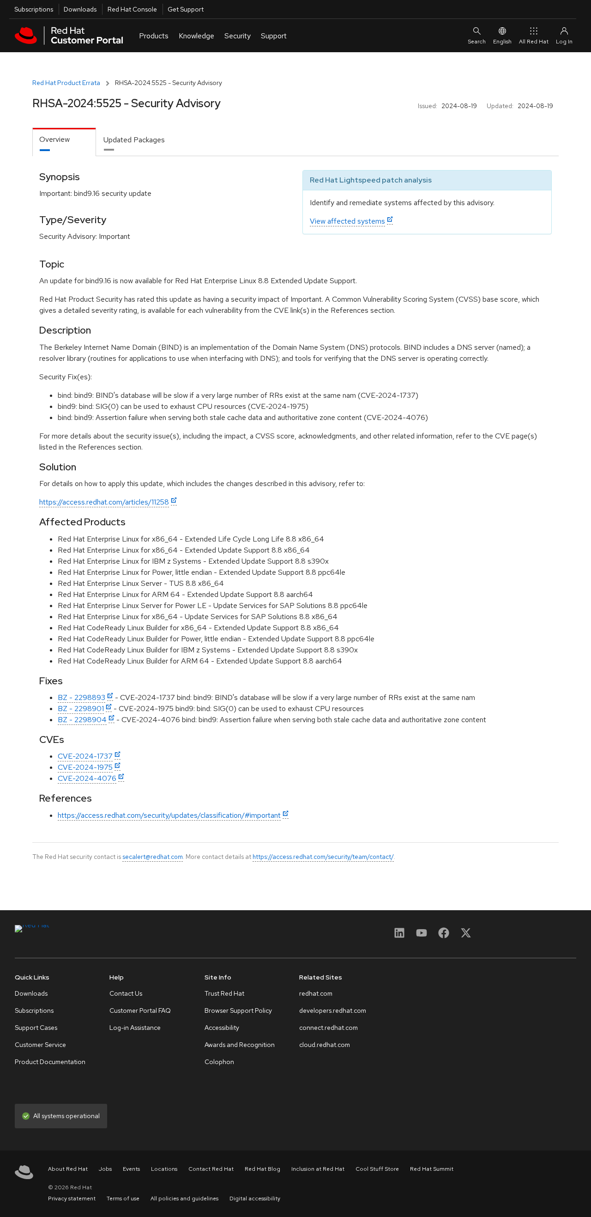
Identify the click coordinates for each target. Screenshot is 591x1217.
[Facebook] (443, 936)
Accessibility (222, 1027)
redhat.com (315, 993)
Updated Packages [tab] (134, 140)
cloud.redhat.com (324, 1045)
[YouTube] (421, 936)
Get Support (186, 9)
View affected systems (347, 221)
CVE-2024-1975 (85, 767)
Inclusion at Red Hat (317, 1169)
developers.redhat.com (332, 1010)
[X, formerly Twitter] (465, 936)
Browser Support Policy (238, 1010)
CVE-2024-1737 (85, 756)
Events (131, 1169)
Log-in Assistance (135, 1027)
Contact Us (125, 993)
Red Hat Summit (431, 1169)
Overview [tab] (54, 139)
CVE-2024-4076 (87, 778)
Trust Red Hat (224, 993)
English (502, 41)
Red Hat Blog (262, 1169)
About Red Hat (68, 1169)
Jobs (105, 1169)
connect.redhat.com (328, 1027)
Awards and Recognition (240, 1045)
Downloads (80, 9)
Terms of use (123, 1198)
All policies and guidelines (184, 1198)
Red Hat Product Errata (66, 83)
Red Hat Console (132, 9)
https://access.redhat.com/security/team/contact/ (323, 856)
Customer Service (40, 1045)
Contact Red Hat (211, 1169)
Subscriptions (33, 9)
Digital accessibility (254, 1198)
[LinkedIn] (399, 936)
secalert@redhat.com (152, 856)
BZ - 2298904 (82, 719)
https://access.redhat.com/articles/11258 (104, 502)
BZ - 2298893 (81, 697)
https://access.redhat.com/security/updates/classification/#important (169, 815)
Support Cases (36, 1027)
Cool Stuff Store (377, 1169)
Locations (164, 1169)
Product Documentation (50, 1062)
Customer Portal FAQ (140, 1010)
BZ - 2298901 (81, 708)
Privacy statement (72, 1198)
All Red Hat (534, 41)
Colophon (219, 1062)
